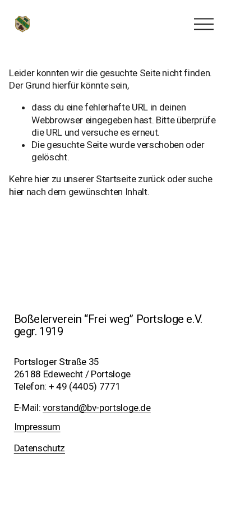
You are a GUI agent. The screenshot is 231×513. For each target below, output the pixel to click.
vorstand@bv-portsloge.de (97, 407)
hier (41, 178)
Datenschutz (39, 448)
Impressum (37, 426)
